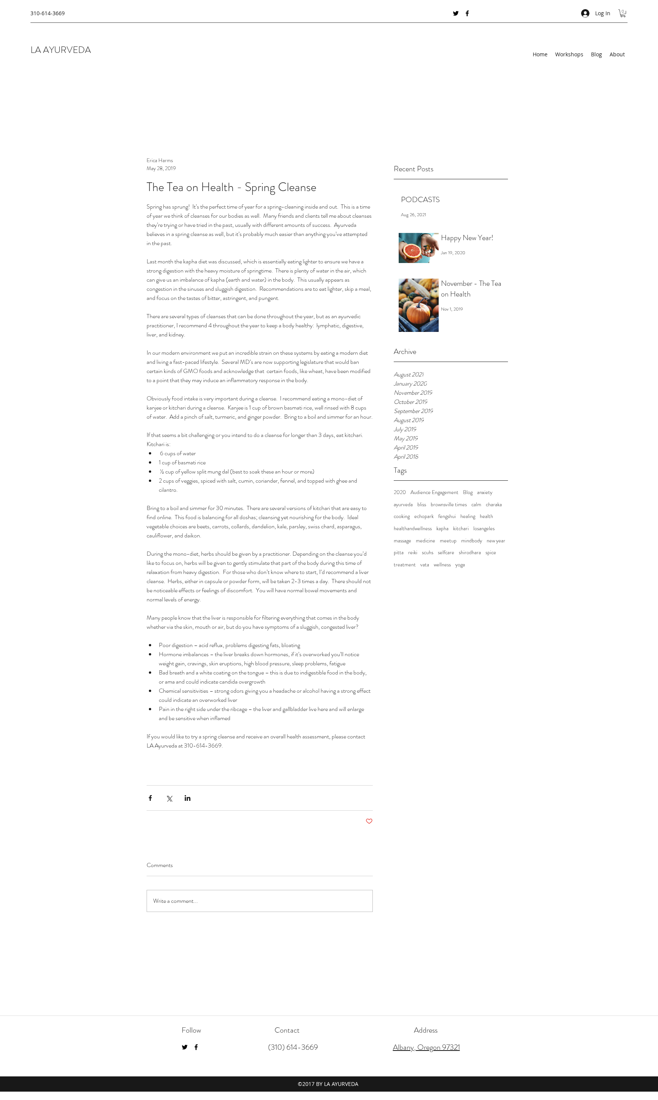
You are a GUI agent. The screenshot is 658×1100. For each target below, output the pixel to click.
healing (467, 516)
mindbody (471, 540)
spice (491, 552)
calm (476, 504)
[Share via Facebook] (150, 798)
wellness (442, 564)
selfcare (446, 552)
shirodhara (470, 552)
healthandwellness (413, 528)
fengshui (447, 516)
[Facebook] (467, 13)
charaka (494, 504)
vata (424, 564)
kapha (442, 528)
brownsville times (449, 504)
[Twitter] (456, 13)
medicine (425, 540)
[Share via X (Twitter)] (168, 798)
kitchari (461, 528)
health (486, 516)
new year (496, 540)
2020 (400, 492)
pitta (399, 552)
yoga (460, 564)
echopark (424, 516)
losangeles (484, 528)
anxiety (484, 492)
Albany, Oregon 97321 (426, 1047)
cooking (402, 516)
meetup (448, 540)
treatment (405, 564)
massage (402, 540)
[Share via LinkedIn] (187, 798)
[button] (623, 13)
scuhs (427, 552)
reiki (412, 552)
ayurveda (403, 504)
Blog (468, 492)
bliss (421, 504)
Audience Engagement (434, 492)
